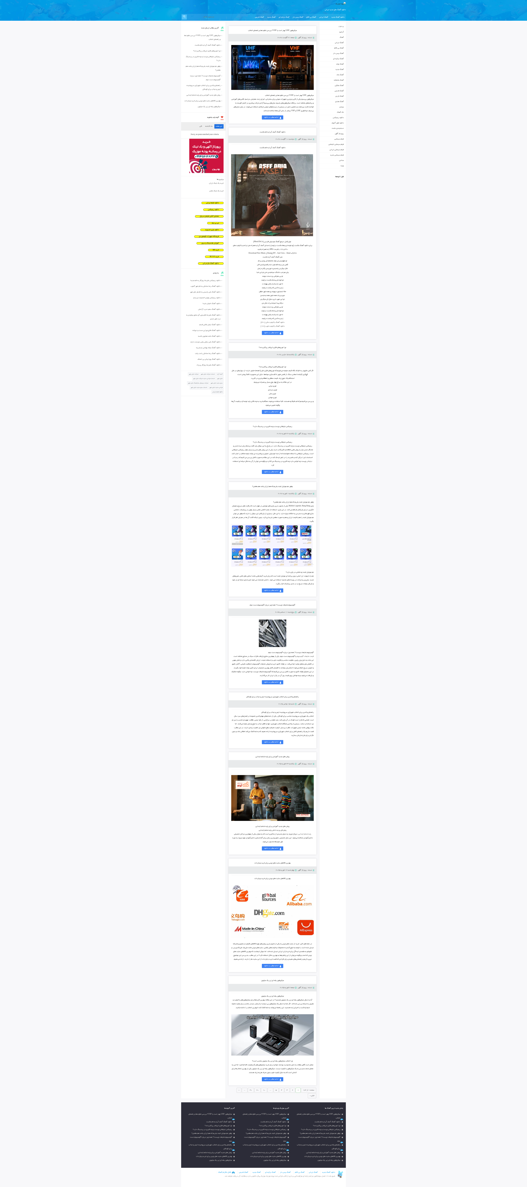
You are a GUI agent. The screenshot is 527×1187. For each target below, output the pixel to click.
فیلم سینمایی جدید (337, 155)
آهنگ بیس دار (298, 17)
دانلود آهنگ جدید (337, 17)
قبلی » (312, 1096)
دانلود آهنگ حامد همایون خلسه (209, 336)
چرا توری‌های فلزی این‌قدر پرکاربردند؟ (272, 348)
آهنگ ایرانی (323, 17)
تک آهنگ (340, 112)
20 (257, 1090)
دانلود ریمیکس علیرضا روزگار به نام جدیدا (205, 281)
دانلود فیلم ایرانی (212, 203)
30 (251, 1090)
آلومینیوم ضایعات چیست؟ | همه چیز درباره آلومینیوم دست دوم (272, 605)
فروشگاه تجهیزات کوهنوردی (209, 237)
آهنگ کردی (339, 96)
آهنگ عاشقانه (339, 80)
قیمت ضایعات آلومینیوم (305, 656)
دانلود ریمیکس (338, 118)
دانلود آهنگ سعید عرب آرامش (209, 309)
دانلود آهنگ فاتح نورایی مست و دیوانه (207, 331)
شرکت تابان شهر (193, 374)
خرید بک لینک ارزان (216, 183)
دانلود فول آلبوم (338, 123)
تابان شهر (220, 378)
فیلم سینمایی (339, 139)
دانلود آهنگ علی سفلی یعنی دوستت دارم (206, 342)
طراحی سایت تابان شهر (216, 387)
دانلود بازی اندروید (212, 230)
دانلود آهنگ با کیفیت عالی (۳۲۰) (272, 322)
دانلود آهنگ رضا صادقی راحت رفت (208, 354)
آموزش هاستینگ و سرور (210, 243)
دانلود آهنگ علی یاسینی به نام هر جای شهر (205, 292)
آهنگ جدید (271, 17)
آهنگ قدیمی (259, 17)
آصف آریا (220, 374)
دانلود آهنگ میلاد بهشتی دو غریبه (208, 348)
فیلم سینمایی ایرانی (337, 150)
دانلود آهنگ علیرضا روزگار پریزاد (209, 365)
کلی (200, 126)
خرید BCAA (214, 257)
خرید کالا (216, 250)
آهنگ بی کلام (311, 17)
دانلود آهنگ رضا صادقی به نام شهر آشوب (206, 286)
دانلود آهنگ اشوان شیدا (212, 304)
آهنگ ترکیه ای (284, 17)
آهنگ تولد (340, 64)
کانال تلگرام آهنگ (224, 1172)
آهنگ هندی (339, 102)
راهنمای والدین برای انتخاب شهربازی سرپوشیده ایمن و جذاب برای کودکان (272, 697)
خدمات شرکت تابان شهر (208, 374)
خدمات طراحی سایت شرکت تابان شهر (204, 378)
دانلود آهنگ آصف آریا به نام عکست (272, 132)
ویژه (342, 166)
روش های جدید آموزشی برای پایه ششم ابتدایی (272, 757)
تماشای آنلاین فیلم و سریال (209, 216)
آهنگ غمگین (339, 86)
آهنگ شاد (340, 75)
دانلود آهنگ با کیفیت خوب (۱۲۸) (272, 326)
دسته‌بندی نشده (338, 128)
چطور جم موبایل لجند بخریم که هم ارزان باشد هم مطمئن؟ (272, 487)
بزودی (341, 107)
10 (264, 1090)
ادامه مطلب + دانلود (271, 117)
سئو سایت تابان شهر (217, 383)
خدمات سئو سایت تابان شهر (199, 387)
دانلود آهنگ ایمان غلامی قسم (210, 325)
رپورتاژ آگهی (302, 38)
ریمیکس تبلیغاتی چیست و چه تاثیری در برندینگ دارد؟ (272, 427)
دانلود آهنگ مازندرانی (211, 263)
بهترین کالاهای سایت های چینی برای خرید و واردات (272, 863)
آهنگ (342, 37)
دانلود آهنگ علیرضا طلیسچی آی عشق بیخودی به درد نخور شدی (203, 317)
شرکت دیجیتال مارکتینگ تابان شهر (198, 383)
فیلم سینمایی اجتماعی (336, 144)
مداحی (341, 161)
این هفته (219, 126)
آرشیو (341, 32)
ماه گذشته (209, 126)
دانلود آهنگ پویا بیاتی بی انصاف (209, 359)
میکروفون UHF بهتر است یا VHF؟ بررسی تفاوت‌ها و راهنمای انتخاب (272, 31)
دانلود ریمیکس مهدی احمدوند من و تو (207, 298)
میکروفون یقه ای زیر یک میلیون (272, 981)
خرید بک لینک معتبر (216, 191)
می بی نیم (215, 223)
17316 (341, 27)
